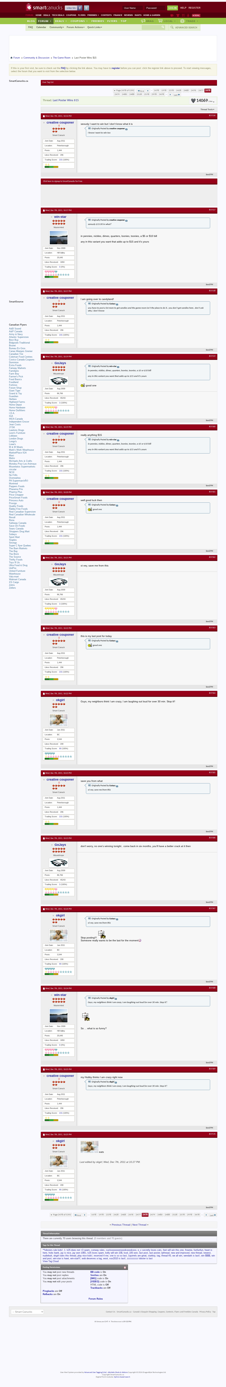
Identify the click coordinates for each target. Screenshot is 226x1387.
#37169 (212, 1069)
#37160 (212, 427)
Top (124, 21)
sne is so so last (118, 1255)
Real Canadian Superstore (22, 511)
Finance (118, 15)
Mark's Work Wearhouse (21, 450)
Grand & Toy (15, 393)
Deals (46, 15)
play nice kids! (85, 1255)
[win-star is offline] (59, 237)
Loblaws (13, 435)
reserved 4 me (101, 1255)
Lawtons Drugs (16, 430)
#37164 (212, 693)
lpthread (165, 1252)
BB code (95, 1272)
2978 (154, 94)
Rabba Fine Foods (18, 509)
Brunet (12, 345)
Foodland (13, 382)
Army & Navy (16, 334)
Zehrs (12, 585)
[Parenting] (188, 15)
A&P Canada (15, 331)
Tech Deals (58, 15)
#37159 (212, 356)
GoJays (60, 363)
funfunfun (198, 1250)
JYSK (12, 427)
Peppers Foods (17, 486)
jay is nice (66, 1252)
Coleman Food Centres (20, 356)
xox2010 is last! (117, 1258)
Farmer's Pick (16, 376)
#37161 (212, 492)
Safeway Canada (17, 523)
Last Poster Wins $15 (66, 100)
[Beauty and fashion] (177, 15)
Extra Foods (15, 365)
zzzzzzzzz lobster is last (140, 1258)
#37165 (212, 773)
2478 (207, 90)
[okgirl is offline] (59, 720)
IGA (11, 416)
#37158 (212, 291)
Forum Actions (75, 27)
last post (143, 1252)
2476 (193, 90)
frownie (188, 1250)
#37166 (212, 838)
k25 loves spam (96, 1252)
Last (175, 95)
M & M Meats (16, 447)
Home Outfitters (17, 410)
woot (105, 1258)
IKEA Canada (16, 419)
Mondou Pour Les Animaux (23, 463)
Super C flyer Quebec (20, 545)
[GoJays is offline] (59, 381)
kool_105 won (131, 1252)
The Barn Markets (18, 548)
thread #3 (166, 1255)
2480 (124, 94)
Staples (13, 540)
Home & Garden (151, 15)
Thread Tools (207, 109)
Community (56, 27)
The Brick (14, 554)
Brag (150, 21)
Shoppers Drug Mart (19, 531)
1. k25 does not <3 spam (77, 1250)
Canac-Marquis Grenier (20, 351)
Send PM (209, 175)
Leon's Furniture (17, 433)
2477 (200, 90)
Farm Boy (14, 373)
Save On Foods (17, 525)
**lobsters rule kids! (53, 1250)
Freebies (93, 15)
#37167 (212, 908)
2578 (146, 94)
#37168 (212, 988)
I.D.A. (12, 413)
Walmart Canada (17, 579)
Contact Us (110, 1312)
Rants (138, 15)
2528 (139, 94)
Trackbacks (96, 1288)
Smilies (94, 1275)
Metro (12, 458)
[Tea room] (172, 15)
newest (207, 1252)
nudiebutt (47, 1255)
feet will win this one (173, 1250)
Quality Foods (16, 506)
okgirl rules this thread (64, 1255)
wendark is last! (192, 1255)
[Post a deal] (196, 15)
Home (38, 15)
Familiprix (14, 371)
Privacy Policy (205, 1312)
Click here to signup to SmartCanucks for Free (62, 181)
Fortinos (13, 385)
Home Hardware (17, 407)
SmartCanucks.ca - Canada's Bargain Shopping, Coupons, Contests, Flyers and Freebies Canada (157, 1312)
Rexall (12, 517)
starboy (151, 1255)
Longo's (13, 441)
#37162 (212, 557)
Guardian (13, 396)
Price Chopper (16, 494)
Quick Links (93, 27)
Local (170, 21)
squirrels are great (137, 1255)
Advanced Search (186, 27)
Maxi (11, 455)
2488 (131, 94)
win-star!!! (75, 1258)
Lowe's (12, 444)
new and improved (180, 1252)
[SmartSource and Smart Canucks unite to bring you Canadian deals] (23, 309)
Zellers (12, 588)
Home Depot (15, 404)
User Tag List (47, 82)
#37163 (212, 628)
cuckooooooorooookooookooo (121, 1250)
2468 (186, 90)
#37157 (212, 210)
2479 (117, 94)
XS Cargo (14, 582)
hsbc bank (54, 1252)
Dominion (14, 362)
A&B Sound (15, 328)
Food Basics (15, 379)
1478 (156, 90)
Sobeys (13, 534)
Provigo (13, 503)
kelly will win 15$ (113, 1252)
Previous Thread (121, 1224)
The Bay (13, 551)
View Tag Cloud (51, 1261)
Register (194, 8)
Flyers (81, 15)
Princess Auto (16, 500)
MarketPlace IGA (18, 452)
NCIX (11, 472)
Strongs (13, 542)
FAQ (30, 27)
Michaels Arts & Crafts (20, 461)
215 (60, 160)
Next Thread (139, 1224)
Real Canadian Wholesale (22, 514)
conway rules (98, 1250)
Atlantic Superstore (19, 337)
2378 (171, 90)
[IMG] (93, 1278)
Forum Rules (96, 1298)
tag (158, 1255)
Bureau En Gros (17, 348)
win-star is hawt (61, 1258)
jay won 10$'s (79, 1252)
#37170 (212, 1134)
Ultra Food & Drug (18, 565)
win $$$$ (205, 1255)
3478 (161, 94)
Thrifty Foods (16, 559)
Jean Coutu (15, 424)
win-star (60, 217)
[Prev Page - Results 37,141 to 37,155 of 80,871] (148, 91)
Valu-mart (14, 576)
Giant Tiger (14, 390)
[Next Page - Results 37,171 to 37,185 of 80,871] (170, 94)
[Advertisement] (108, 195)
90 (60, 748)
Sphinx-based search (122, 1377)
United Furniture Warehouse (17, 572)
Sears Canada (16, 528)
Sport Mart (14, 537)
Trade (192, 21)
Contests (106, 15)
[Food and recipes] (183, 15)
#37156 (212, 116)
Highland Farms (17, 402)
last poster (154, 1252)
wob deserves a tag (92, 1258)
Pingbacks (48, 1291)
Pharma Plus (15, 492)
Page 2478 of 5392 (125, 90)
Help (183, 8)
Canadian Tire (16, 354)
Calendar (41, 27)
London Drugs (16, 438)
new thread (196, 1252)
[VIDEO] (94, 1281)
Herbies (13, 399)
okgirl (60, 700)
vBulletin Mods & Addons (118, 1372)
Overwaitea (14, 478)
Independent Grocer (19, 421)
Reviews (128, 15)
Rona (11, 520)
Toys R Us (14, 562)
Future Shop (15, 387)
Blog (31, 21)
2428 (178, 90)
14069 (204, 100)
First (142, 91)
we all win (177, 1255)
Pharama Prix (16, 489)
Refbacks (48, 1294)
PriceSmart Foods (18, 497)
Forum (45, 21)
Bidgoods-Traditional (19, 342)
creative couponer (60, 122)
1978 (163, 90)
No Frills (13, 475)
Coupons (71, 15)
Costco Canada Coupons (21, 359)
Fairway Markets (17, 368)
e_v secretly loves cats (150, 1250)
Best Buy (14, 340)
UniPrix (12, 568)
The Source (15, 557)
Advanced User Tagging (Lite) (95, 1372)
